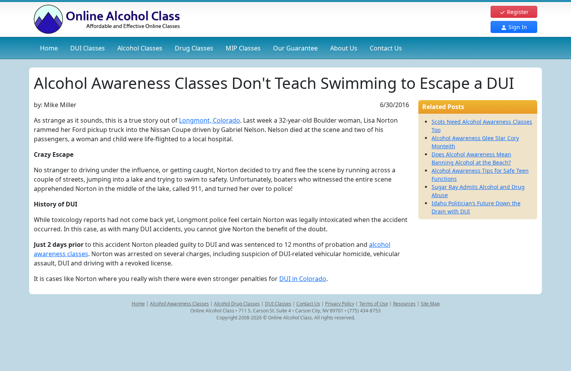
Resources (404, 303)
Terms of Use (373, 303)
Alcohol (139, 48)
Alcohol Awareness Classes (179, 303)
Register (517, 12)
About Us (343, 48)
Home (49, 48)
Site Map (430, 303)
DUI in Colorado (302, 278)
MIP (243, 48)
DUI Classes (278, 303)
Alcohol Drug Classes (237, 303)
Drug (194, 48)
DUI (87, 48)
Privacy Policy (339, 303)
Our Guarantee (295, 48)
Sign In (517, 27)
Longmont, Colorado (209, 120)
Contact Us (386, 48)
